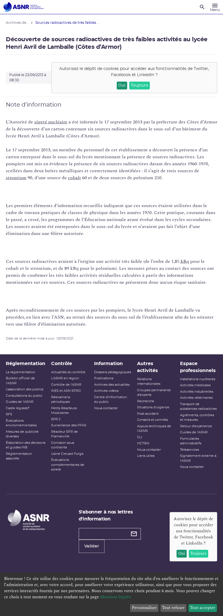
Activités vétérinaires (196, 397)
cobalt (74, 177)
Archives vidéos (106, 390)
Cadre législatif (17, 408)
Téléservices (189, 449)
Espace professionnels (198, 367)
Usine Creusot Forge (67, 453)
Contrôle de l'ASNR (66, 384)
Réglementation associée (19, 456)
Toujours (139, 85)
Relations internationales (148, 382)
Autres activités (147, 367)
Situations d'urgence (153, 407)
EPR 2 (55, 419)
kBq (185, 261)
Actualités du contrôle (68, 372)
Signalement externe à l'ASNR (198, 458)
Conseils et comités (152, 419)
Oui (121, 85)
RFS (9, 414)
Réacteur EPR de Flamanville (64, 434)
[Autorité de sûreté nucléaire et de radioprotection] (23, 7)
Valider (91, 546)
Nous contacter (106, 408)
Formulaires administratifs (190, 441)
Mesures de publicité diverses (22, 434)
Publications (103, 378)
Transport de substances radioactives (198, 407)
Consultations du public (24, 395)
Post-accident (148, 413)
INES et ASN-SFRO (66, 390)
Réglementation (25, 363)
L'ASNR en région (65, 378)
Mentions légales (115, 597)
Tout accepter (202, 608)
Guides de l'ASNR (19, 401)
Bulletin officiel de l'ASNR (20, 381)
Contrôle (61, 363)
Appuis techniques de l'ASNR (154, 429)
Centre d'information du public (110, 400)
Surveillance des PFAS (68, 425)
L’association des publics (24, 389)
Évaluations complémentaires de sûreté (67, 464)
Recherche (145, 401)
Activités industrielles (196, 391)
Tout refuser (173, 608)
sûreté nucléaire (50, 121)
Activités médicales (195, 385)
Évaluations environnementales (21, 423)
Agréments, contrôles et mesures (197, 418)
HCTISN (143, 443)
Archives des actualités (112, 384)
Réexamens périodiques (60, 400)
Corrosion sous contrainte (62, 445)
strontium (16, 177)
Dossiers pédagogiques (112, 372)
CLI (139, 437)
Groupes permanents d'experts (153, 393)
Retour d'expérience (196, 426)
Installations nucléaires (197, 379)
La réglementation (20, 372)
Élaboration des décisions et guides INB (25, 445)
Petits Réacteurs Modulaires (64, 411)
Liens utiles (145, 455)
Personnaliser (144, 608)
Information (108, 363)
